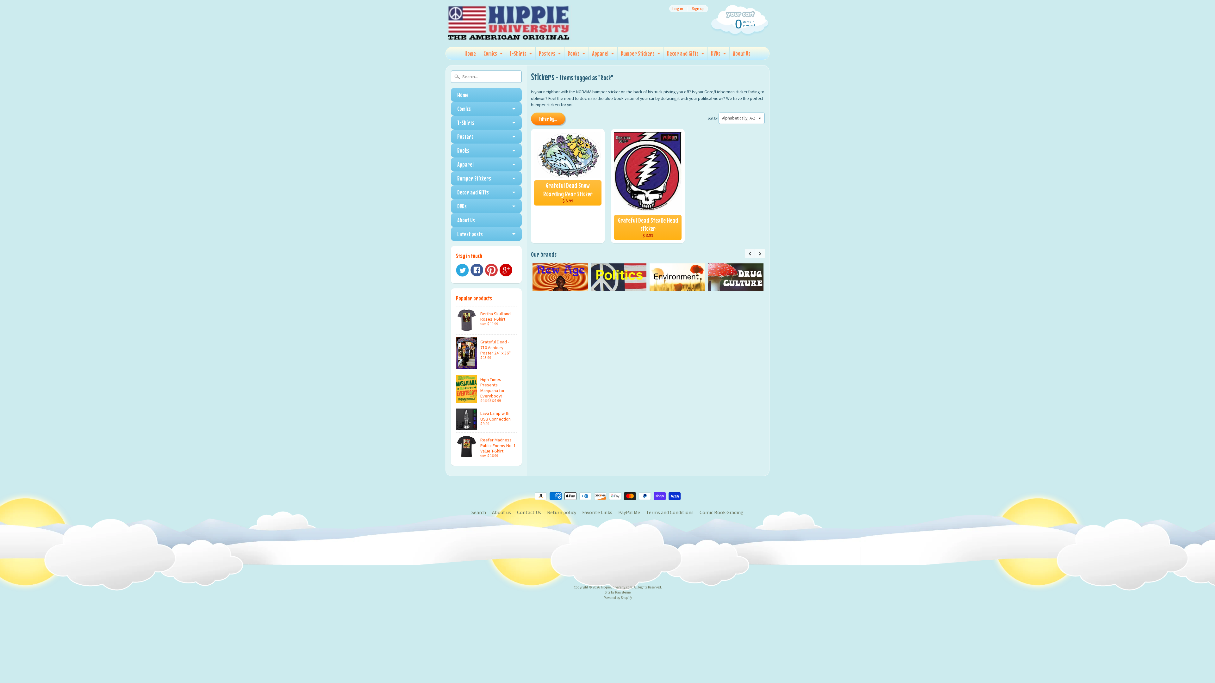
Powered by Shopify (618, 597)
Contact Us (529, 512)
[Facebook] (476, 270)
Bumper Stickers (638, 53)
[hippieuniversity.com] (509, 33)
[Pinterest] (491, 270)
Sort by (712, 118)
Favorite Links (597, 512)
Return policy (561, 512)
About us (501, 512)
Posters (547, 53)
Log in (677, 9)
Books (574, 53)
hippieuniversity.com (616, 587)
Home (470, 53)
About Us (742, 53)
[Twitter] (462, 270)
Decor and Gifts (683, 53)
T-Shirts (517, 53)
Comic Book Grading (722, 512)
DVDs (715, 53)
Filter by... (548, 119)
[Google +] (506, 270)
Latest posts (470, 233)
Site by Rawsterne (618, 592)
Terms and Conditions (670, 512)
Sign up (698, 9)
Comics (490, 53)
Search (478, 512)
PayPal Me (629, 512)
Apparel (600, 53)
